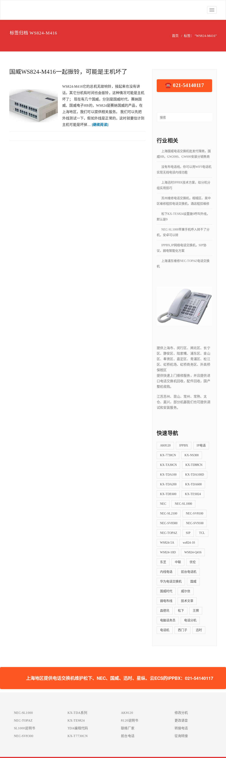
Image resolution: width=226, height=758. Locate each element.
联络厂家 (127, 728)
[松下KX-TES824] (184, 306)
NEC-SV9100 (194, 523)
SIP (188, 533)
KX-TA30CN (168, 465)
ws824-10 (189, 542)
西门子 (182, 630)
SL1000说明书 (24, 728)
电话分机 (190, 620)
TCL (202, 533)
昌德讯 (164, 610)
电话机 (164, 630)
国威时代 (166, 591)
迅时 (199, 630)
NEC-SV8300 (168, 523)
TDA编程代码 (78, 728)
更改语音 (181, 720)
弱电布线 (166, 601)
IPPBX (183, 445)
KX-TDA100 (168, 474)
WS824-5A (167, 542)
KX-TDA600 (193, 484)
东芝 (163, 562)
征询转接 (181, 736)
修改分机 (181, 713)
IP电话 (201, 445)
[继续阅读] (100, 125)
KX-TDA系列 (77, 713)
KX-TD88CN (193, 465)
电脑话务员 (167, 620)
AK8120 (165, 445)
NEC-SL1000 (183, 503)
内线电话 (166, 571)
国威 (193, 581)
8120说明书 (129, 720)
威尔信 (185, 591)
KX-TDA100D (194, 474)
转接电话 (181, 728)
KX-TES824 (193, 494)
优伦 (193, 562)
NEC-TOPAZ (168, 533)
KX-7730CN (168, 455)
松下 (181, 610)
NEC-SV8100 (194, 513)
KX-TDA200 (168, 484)
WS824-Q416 (193, 552)
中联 (178, 562)
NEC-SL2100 (168, 513)
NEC (163, 503)
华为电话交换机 (171, 581)
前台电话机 (188, 571)
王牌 (196, 610)
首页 (175, 36)
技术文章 (187, 601)
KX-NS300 (192, 455)
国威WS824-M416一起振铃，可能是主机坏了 (68, 71)
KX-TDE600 (168, 494)
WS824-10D (168, 552)
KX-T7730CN (78, 736)
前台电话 (127, 736)
